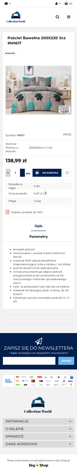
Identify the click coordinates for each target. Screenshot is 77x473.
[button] (68, 3)
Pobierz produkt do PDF (27, 212)
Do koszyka (50, 172)
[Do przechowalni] (67, 173)
